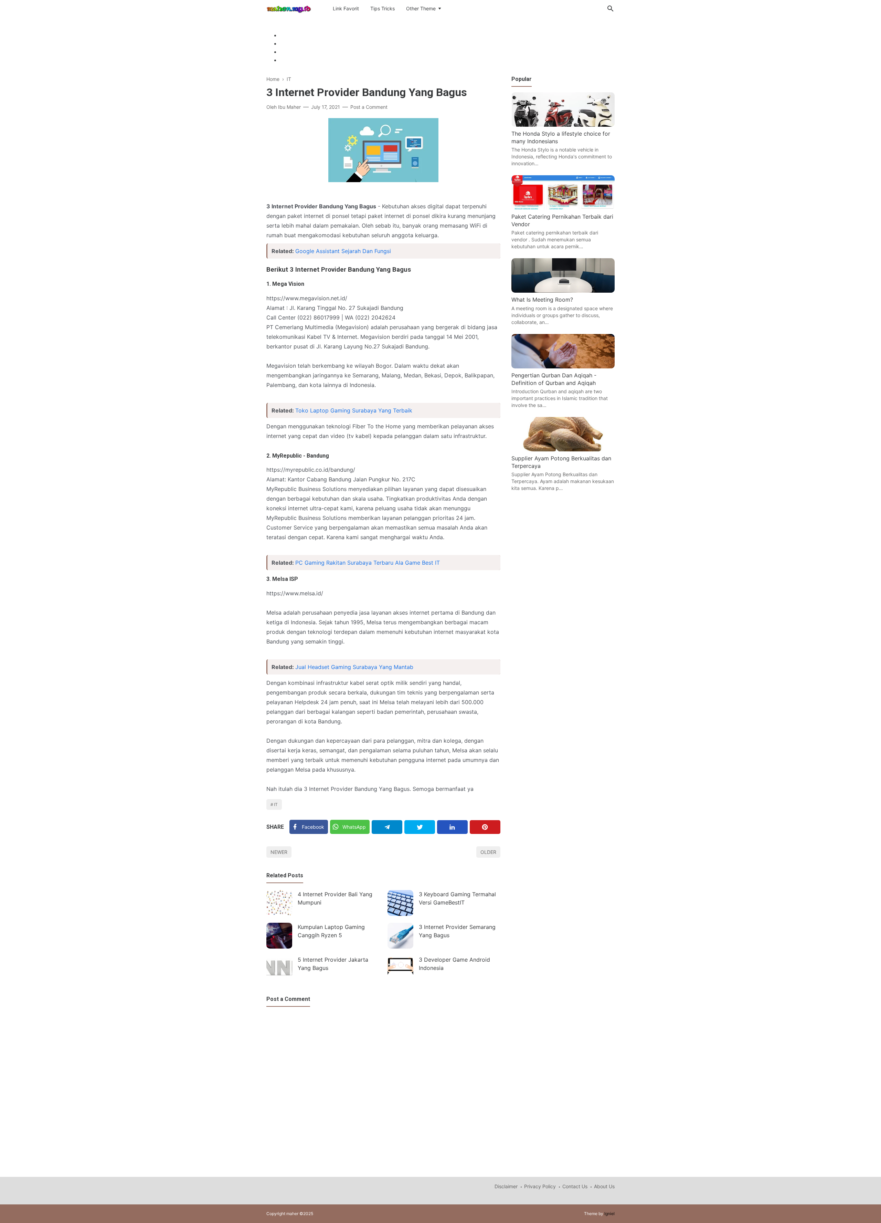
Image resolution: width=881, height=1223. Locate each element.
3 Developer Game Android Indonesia (454, 963)
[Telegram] (387, 827)
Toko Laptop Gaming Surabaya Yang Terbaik (353, 410)
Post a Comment (369, 107)
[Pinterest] (485, 827)
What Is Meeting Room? (542, 299)
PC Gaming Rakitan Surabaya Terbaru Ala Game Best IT (367, 562)
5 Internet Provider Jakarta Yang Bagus (333, 963)
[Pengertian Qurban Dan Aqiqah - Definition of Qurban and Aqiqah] (563, 366)
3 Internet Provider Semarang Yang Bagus (457, 931)
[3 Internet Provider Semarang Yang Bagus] (400, 936)
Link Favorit (346, 8)
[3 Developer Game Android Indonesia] (400, 968)
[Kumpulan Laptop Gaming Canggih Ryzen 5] (279, 936)
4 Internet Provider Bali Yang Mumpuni (335, 898)
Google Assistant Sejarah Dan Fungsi (343, 251)
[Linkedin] (452, 827)
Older (488, 852)
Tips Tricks (382, 8)
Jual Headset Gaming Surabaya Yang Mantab (354, 666)
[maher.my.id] (288, 7)
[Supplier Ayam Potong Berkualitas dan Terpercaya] (563, 449)
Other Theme (421, 8)
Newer (278, 852)
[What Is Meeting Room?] (563, 290)
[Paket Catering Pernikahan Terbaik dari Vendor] (563, 207)
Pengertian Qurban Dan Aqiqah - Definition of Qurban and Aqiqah (553, 379)
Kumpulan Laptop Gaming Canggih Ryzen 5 (331, 931)
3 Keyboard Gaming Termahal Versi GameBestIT (457, 898)
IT (276, 804)
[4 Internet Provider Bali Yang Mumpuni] (279, 903)
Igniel (609, 1213)
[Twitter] (419, 827)
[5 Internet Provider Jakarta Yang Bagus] (279, 968)
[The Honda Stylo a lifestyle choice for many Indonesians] (563, 124)
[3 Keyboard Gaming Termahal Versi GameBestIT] (400, 903)
